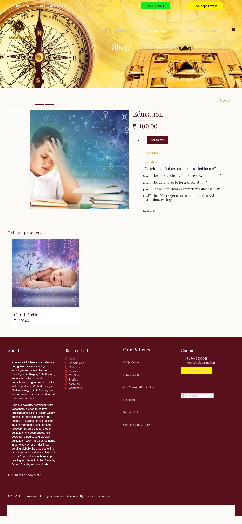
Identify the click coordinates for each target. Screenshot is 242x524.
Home (72, 358)
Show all (225, 100)
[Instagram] (238, 5)
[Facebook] (204, 496)
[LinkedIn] (232, 5)
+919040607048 (18, 5)
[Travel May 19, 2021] (238, 508)
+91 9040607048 (196, 358)
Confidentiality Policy (137, 424)
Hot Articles (76, 362)
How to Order (155, 5)
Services (74, 371)
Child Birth (25, 314)
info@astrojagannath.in (50, 5)
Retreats (74, 367)
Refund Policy (132, 412)
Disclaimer (130, 399)
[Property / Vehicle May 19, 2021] (3, 508)
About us (74, 383)
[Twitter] (227, 5)
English (193, 395)
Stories (73, 379)
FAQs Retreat (132, 362)
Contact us (75, 387)
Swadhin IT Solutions (97, 496)
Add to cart (158, 139)
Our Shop (152, 152)
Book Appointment (205, 6)
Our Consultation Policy (138, 387)
